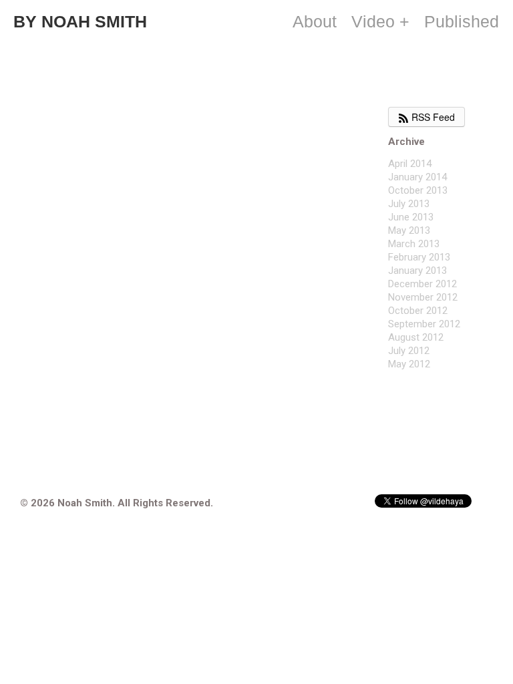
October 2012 (418, 311)
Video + (380, 21)
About (315, 21)
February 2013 (419, 257)
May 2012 (409, 364)
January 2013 (417, 271)
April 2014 (410, 164)
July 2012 (409, 351)
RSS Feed (432, 117)
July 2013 (409, 204)
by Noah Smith (80, 21)
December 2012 (422, 284)
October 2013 (418, 190)
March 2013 (414, 244)
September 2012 (424, 324)
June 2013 (411, 217)
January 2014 (417, 177)
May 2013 (409, 230)
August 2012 (416, 337)
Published (461, 21)
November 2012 (423, 297)
